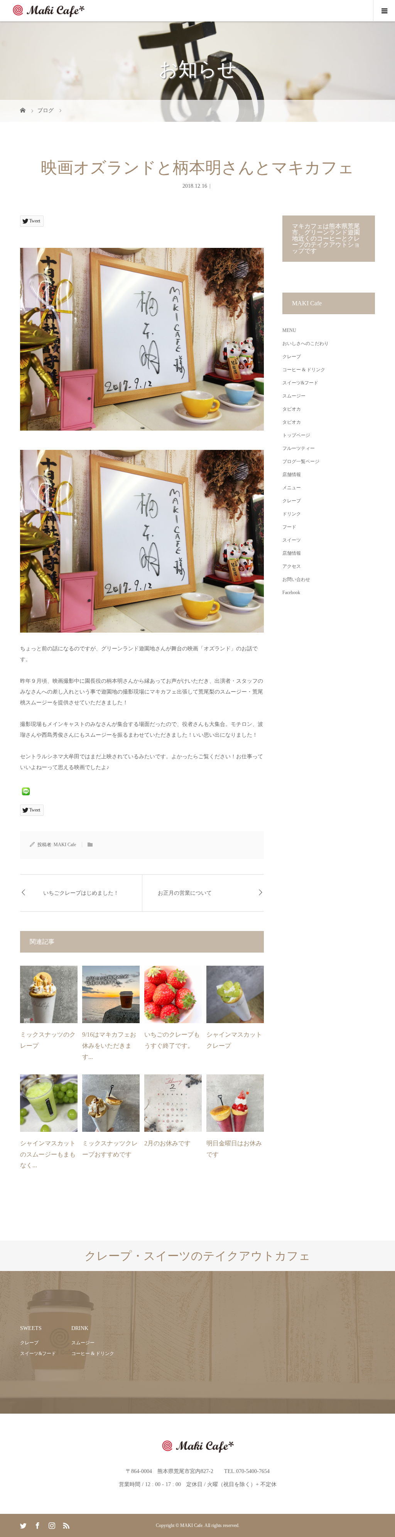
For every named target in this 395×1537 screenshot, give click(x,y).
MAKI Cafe (65, 844)
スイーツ (291, 540)
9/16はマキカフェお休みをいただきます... (109, 1045)
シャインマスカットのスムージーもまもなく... (48, 1154)
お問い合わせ (296, 579)
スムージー (294, 396)
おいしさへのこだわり (305, 343)
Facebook (291, 592)
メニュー (291, 487)
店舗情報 (291, 474)
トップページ (296, 435)
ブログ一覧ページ (300, 461)
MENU (289, 330)
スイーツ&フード (300, 383)
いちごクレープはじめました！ (81, 893)
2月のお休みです (167, 1143)
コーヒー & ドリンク (303, 369)
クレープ (291, 356)
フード (289, 527)
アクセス (291, 566)
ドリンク (291, 514)
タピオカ (291, 409)
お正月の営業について (185, 893)
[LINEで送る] (26, 791)
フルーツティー (298, 448)
